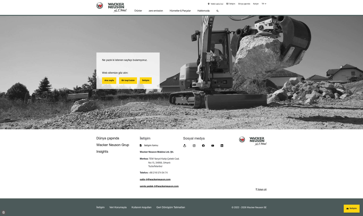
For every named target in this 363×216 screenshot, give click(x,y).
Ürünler (138, 10)
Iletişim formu (151, 145)
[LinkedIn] (222, 145)
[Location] (184, 145)
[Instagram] (194, 145)
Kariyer (256, 4)
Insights (102, 151)
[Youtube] (212, 145)
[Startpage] (113, 7)
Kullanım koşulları (141, 207)
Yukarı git (262, 189)
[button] (264, 4)
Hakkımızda (204, 10)
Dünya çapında (244, 4)
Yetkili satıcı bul (216, 4)
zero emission (156, 10)
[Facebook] (203, 145)
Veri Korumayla (118, 207)
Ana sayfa (109, 81)
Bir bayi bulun (128, 81)
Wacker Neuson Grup (112, 145)
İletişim (232, 4)
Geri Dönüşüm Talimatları (170, 207)
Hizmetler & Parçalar (180, 10)
